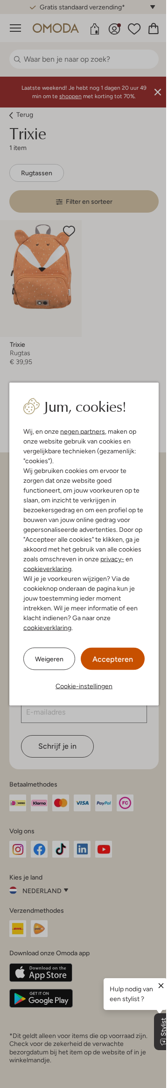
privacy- (109, 559)
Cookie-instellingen (80, 686)
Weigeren (46, 658)
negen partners (79, 431)
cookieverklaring (44, 569)
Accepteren (109, 659)
